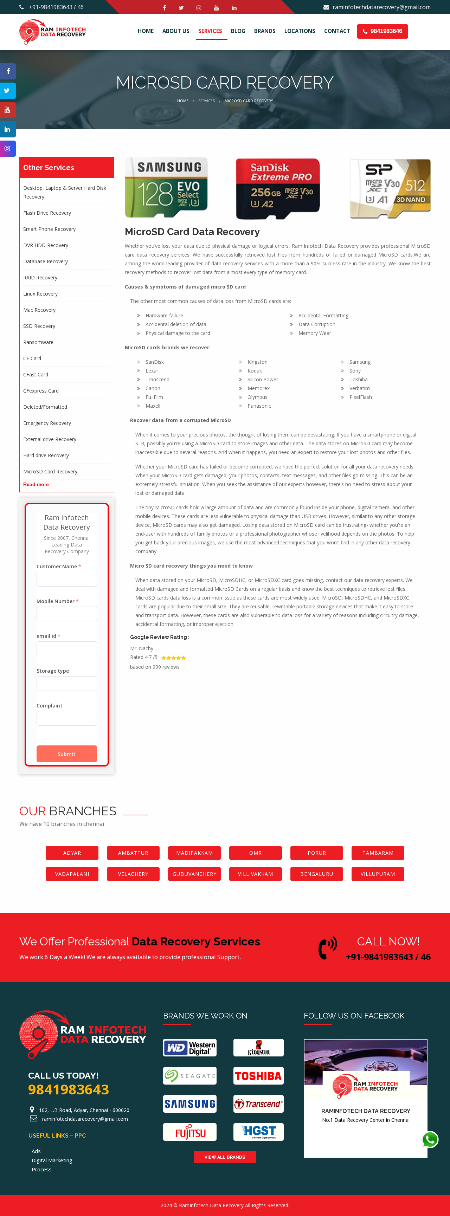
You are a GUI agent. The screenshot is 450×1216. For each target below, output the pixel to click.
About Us (175, 30)
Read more (36, 484)
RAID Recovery (40, 277)
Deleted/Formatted (45, 406)
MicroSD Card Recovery (50, 471)
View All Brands (225, 1157)
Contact (337, 30)
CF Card (32, 358)
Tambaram (378, 852)
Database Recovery (45, 261)
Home (146, 30)
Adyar (72, 852)
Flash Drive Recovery (47, 212)
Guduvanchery (195, 874)
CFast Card (35, 374)
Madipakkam (194, 852)
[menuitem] (147, 31)
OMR (255, 852)
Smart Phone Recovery (49, 229)
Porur (317, 852)
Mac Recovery (39, 309)
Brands (265, 30)
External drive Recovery (49, 439)
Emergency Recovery (47, 423)
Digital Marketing (52, 1160)
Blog (238, 30)
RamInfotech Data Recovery (211, 1205)
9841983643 (68, 1089)
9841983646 (385, 31)
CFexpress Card (41, 390)
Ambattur (133, 852)
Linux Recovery (40, 293)
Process (42, 1169)
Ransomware (38, 342)
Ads (36, 1150)
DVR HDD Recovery (45, 245)
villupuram (378, 874)
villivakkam (255, 874)
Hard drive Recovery (46, 455)
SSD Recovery (39, 326)
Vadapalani (72, 874)
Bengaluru (316, 874)
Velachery (133, 874)
